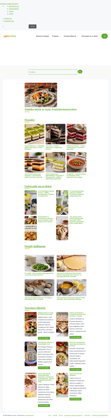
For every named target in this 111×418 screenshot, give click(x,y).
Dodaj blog (87, 415)
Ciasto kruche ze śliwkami (75, 374)
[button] (104, 36)
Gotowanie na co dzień (89, 36)
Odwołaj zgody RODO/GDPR (100, 415)
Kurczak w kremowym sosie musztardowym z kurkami (77, 344)
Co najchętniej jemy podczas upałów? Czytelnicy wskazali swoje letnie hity (76, 193)
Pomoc (11, 11)
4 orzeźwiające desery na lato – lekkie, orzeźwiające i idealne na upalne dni (46, 193)
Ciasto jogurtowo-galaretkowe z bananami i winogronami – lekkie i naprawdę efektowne (55, 176)
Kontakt (55, 415)
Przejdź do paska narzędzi (9, 4)
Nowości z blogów (42, 36)
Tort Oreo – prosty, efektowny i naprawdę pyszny (54, 147)
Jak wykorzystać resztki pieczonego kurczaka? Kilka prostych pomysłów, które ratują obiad (76, 220)
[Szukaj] (80, 72)
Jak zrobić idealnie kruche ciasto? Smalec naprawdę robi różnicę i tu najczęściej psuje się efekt (69, 274)
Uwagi (11, 14)
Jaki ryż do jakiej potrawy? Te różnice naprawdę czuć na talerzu (38, 298)
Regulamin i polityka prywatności (73, 415)
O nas (49, 415)
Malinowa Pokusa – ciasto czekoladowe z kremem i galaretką (76, 147)
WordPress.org (14, 6)
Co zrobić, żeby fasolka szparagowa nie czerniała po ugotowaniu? (39, 274)
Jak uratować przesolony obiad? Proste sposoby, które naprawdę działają (71, 298)
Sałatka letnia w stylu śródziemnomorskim (51, 109)
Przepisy (55, 36)
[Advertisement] (55, 54)
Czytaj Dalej (44, 338)
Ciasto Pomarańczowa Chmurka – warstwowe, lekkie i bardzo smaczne (33, 175)
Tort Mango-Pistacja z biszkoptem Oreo (46, 343)
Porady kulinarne (70, 36)
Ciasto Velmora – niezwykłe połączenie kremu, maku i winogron (34, 147)
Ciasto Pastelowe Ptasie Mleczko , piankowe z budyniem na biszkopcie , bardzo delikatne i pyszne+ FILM (46, 378)
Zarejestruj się (9, 21)
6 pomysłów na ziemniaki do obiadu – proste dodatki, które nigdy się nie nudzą (46, 219)
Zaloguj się (8, 18)
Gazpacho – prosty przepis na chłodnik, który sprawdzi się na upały (76, 175)
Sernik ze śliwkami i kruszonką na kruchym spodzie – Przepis (77, 314)
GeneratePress (29, 415)
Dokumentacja (14, 9)
